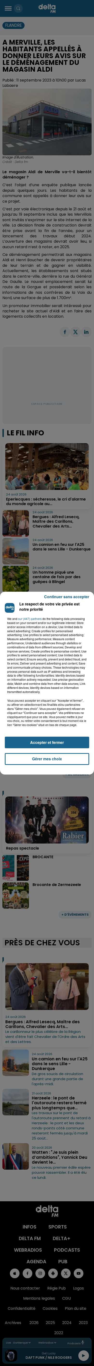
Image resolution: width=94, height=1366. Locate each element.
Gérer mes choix (47, 759)
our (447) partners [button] (30, 619)
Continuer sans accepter (66, 596)
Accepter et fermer (47, 742)
